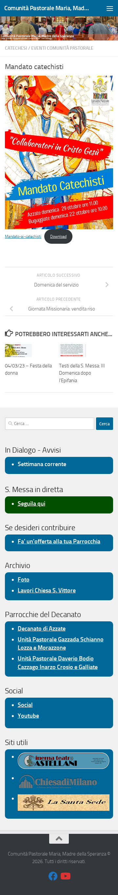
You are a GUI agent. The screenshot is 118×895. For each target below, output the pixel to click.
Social (25, 705)
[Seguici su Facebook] (53, 876)
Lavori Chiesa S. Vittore (47, 590)
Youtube (28, 715)
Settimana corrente (42, 464)
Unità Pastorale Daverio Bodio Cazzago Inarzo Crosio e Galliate (58, 662)
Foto (24, 579)
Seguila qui (31, 503)
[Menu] (110, 8)
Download (58, 236)
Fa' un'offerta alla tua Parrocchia (59, 541)
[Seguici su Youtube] (64, 876)
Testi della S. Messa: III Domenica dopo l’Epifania (82, 373)
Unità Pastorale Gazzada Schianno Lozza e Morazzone (61, 643)
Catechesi (16, 48)
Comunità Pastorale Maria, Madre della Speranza (46, 8)
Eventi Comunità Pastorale (62, 48)
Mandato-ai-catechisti (23, 236)
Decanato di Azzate (42, 628)
